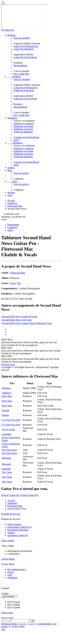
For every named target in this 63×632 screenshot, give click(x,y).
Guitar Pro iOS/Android (25, 57)
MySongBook (20, 65)
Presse (10, 572)
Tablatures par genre (23, 129)
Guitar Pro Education (23, 49)
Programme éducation (17, 530)
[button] (5, 364)
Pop (19, 283)
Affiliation (12, 577)
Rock (13, 283)
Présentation (13, 224)
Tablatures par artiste (23, 126)
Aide (9, 575)
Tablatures (12, 118)
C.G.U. (23, 623)
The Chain (7, 472)
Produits (11, 35)
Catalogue (12, 227)
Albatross (6, 388)
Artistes (11, 167)
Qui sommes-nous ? (16, 569)
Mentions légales (9, 623)
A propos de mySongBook (26, 137)
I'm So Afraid (8, 429)
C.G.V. (31, 623)
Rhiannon (6, 458)
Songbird (6, 469)
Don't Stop (7, 396)
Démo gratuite (14, 524)
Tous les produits (21, 38)
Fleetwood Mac (17, 272)
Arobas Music (8, 559)
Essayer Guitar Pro (10, 495)
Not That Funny (9, 450)
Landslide (6, 434)
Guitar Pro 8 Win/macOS (25, 46)
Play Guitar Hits (21, 74)
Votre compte (7, 540)
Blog (9, 170)
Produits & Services (10, 514)
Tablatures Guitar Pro (17, 535)
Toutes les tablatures (23, 131)
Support (11, 192)
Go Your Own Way (11, 420)
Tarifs (16, 140)
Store (9, 195)
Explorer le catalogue (23, 123)
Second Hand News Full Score (17, 320)
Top (3, 629)
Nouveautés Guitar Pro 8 (19, 527)
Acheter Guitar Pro (29, 495)
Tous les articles (21, 173)
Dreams (5, 410)
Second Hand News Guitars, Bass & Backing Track (27, 323)
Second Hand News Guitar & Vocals (19, 316)
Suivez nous (7, 612)
